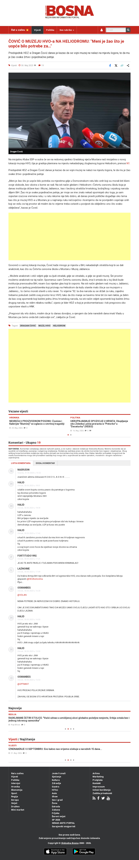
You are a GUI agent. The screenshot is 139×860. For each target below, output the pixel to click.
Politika (50, 30)
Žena (54, 803)
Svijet (14, 803)
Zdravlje (56, 783)
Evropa (15, 800)
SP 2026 (56, 820)
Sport (14, 793)
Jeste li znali (59, 773)
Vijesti (37, 30)
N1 (128, 163)
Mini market (17, 809)
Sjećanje (56, 776)
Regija (14, 796)
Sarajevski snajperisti (63, 826)
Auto (54, 793)
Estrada (56, 806)
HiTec (55, 790)
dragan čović (28, 326)
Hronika (15, 786)
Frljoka (55, 813)
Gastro (55, 786)
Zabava (56, 809)
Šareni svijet (58, 816)
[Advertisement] (69, 236)
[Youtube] (108, 798)
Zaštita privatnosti (102, 793)
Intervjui (15, 783)
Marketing (98, 776)
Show (55, 796)
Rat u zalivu (17, 773)
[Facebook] (98, 798)
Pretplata (98, 780)
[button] (127, 75)
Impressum (99, 786)
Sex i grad (57, 800)
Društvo (15, 806)
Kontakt (97, 783)
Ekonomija (16, 790)
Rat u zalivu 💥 (20, 29)
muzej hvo (44, 326)
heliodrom (59, 326)
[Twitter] (103, 798)
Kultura (56, 780)
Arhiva (96, 773)
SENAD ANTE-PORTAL (63, 823)
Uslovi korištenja (102, 790)
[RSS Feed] (94, 798)
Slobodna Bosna (70, 843)
